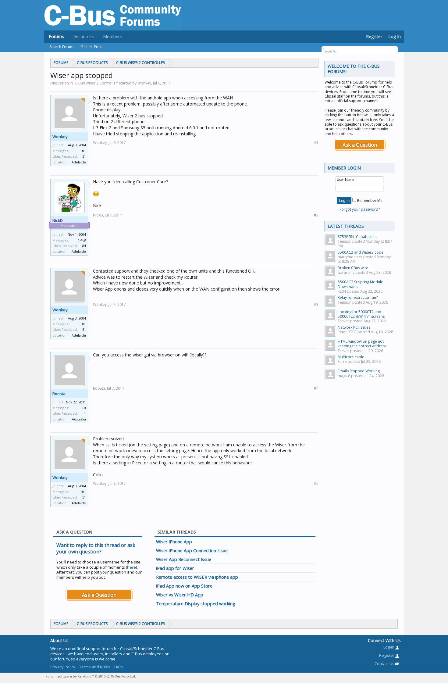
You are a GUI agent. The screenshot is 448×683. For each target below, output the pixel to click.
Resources (83, 36)
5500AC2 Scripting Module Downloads (360, 284)
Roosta (59, 393)
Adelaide (79, 162)
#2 (316, 215)
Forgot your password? (360, 209)
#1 (316, 142)
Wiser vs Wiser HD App (179, 595)
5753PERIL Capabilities (357, 236)
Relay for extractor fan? (358, 297)
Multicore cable (351, 356)
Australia (79, 419)
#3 (316, 304)
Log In (394, 36)
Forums (56, 36)
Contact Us (385, 663)
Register (374, 36)
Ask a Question (99, 595)
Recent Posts (92, 46)
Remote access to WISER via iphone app (197, 577)
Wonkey (60, 136)
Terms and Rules (94, 667)
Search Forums (62, 46)
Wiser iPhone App (174, 541)
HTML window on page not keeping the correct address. (362, 344)
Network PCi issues (354, 327)
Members (112, 36)
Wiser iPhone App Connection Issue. (192, 550)
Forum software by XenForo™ (91, 676)
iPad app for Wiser (175, 568)
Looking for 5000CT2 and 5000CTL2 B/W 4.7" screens (361, 314)
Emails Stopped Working (359, 371)
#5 (316, 483)
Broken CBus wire (353, 267)
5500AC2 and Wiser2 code (360, 252)
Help (118, 667)
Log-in (389, 647)
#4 (316, 388)
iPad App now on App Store (184, 586)
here (131, 567)
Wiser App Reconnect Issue (183, 559)
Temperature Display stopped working (195, 603)
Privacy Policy (62, 667)
